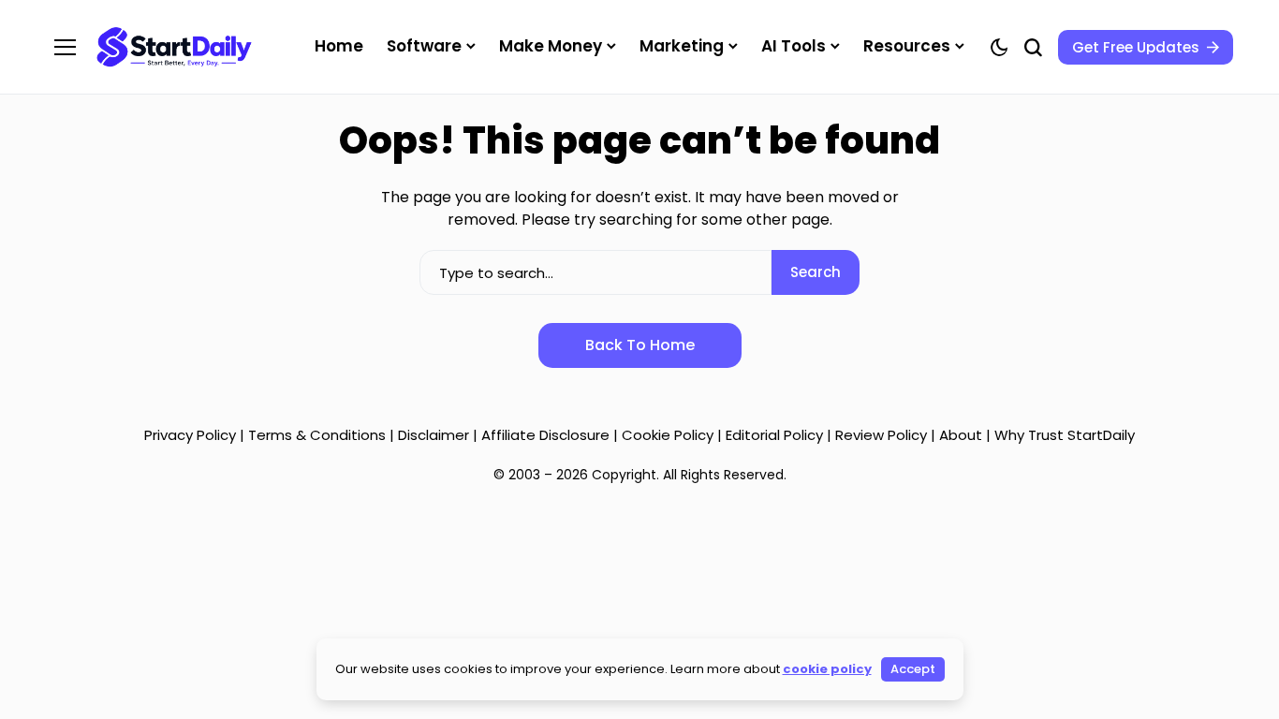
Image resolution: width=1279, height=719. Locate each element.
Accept (912, 669)
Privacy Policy (190, 435)
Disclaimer (435, 435)
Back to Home (640, 345)
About (960, 435)
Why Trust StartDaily (1064, 435)
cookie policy (827, 669)
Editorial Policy (774, 435)
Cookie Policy (667, 435)
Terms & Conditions (317, 435)
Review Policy (881, 435)
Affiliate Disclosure (545, 435)
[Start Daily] (174, 46)
